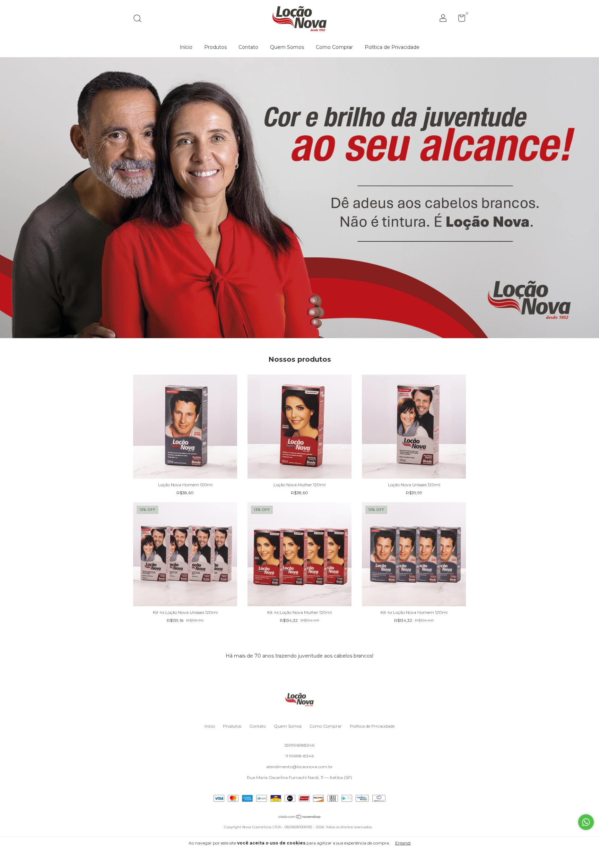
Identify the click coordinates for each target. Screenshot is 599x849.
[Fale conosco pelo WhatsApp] (586, 822)
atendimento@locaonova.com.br (299, 766)
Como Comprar (334, 47)
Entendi (403, 843)
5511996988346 (299, 745)
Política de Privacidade (392, 47)
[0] (459, 20)
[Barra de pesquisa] (140, 19)
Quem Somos (287, 47)
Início (186, 47)
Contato (248, 47)
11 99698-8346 (299, 755)
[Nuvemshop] (299, 817)
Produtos (215, 47)
